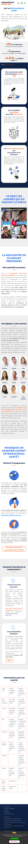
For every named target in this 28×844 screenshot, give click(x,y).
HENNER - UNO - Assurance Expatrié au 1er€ (12, 772)
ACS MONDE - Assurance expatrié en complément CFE (22, 712)
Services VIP (7, 817)
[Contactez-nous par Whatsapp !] (22, 3)
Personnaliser (14, 841)
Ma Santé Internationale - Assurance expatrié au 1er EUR (13, 723)
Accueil (3, 64)
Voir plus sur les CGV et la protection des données (14, 549)
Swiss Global (12, 781)
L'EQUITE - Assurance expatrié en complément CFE (22, 692)
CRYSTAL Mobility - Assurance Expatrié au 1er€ (12, 746)
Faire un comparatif (9, 808)
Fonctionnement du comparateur (12, 820)
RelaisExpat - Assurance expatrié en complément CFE (22, 736)
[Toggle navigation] (25, 3)
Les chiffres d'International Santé (12, 818)
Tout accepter (14, 838)
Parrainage (7, 812)
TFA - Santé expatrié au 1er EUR (12, 701)
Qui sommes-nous (9, 814)
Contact (6, 810)
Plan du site (7, 806)
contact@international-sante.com (11, 515)
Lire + (9, 660)
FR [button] (18, 3)
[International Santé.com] (7, 3)
